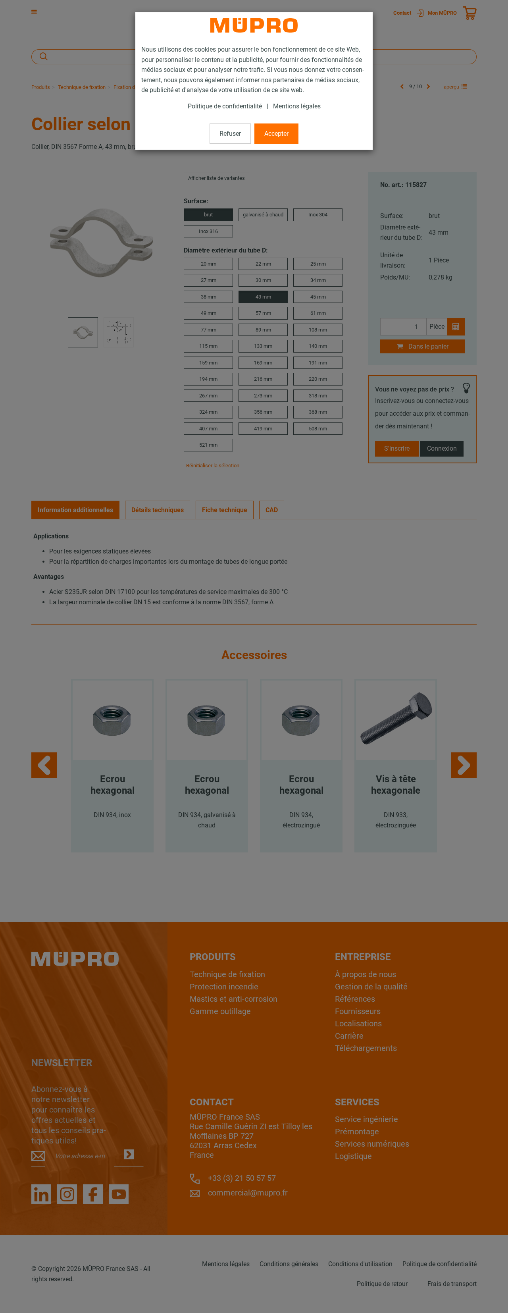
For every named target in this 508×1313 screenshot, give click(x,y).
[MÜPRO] (254, 25)
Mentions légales (297, 106)
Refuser (230, 133)
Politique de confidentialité (225, 106)
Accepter (276, 133)
